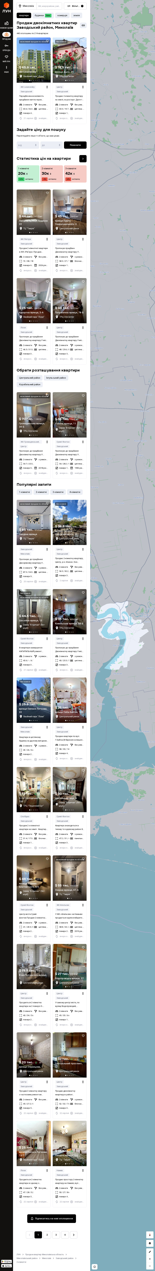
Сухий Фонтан (63, 442)
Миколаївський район (27, 1258)
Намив (60, 1170)
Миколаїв (25, 554)
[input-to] (51, 145)
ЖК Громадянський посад (31, 442)
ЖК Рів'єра (26, 239)
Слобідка (25, 816)
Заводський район (64, 1258)
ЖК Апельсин (63, 905)
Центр (60, 87)
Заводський (26, 91)
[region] (122, 635)
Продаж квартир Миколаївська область (44, 1254)
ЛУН (19, 1254)
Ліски (23, 327)
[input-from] (28, 145)
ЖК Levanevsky (28, 87)
